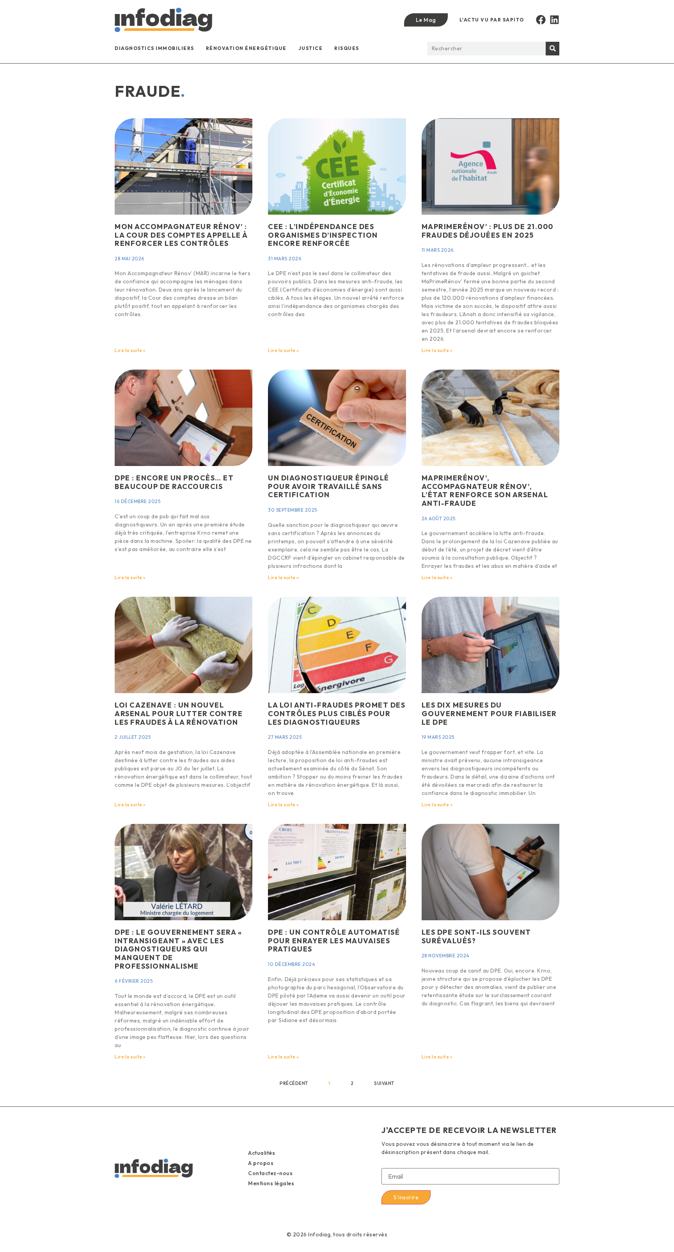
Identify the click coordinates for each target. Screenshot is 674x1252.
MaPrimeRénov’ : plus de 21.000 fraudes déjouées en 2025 (487, 231)
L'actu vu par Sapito (491, 20)
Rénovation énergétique (246, 48)
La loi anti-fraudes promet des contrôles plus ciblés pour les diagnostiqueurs (336, 713)
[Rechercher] (552, 48)
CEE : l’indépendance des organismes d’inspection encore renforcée (323, 235)
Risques (346, 48)
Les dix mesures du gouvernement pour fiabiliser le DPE (489, 713)
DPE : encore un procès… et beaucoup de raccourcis (174, 482)
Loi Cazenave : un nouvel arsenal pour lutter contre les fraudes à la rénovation (179, 713)
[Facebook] (541, 20)
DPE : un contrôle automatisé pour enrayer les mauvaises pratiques (334, 940)
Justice (310, 48)
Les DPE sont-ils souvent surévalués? (476, 936)
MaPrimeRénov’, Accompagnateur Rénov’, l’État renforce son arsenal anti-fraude (485, 490)
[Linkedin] (554, 20)
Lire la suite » (130, 350)
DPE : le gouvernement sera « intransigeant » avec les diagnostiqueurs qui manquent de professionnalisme (178, 949)
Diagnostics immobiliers (154, 48)
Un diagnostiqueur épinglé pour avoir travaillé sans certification (328, 486)
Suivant (384, 1083)
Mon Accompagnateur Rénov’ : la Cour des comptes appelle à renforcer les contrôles (181, 235)
